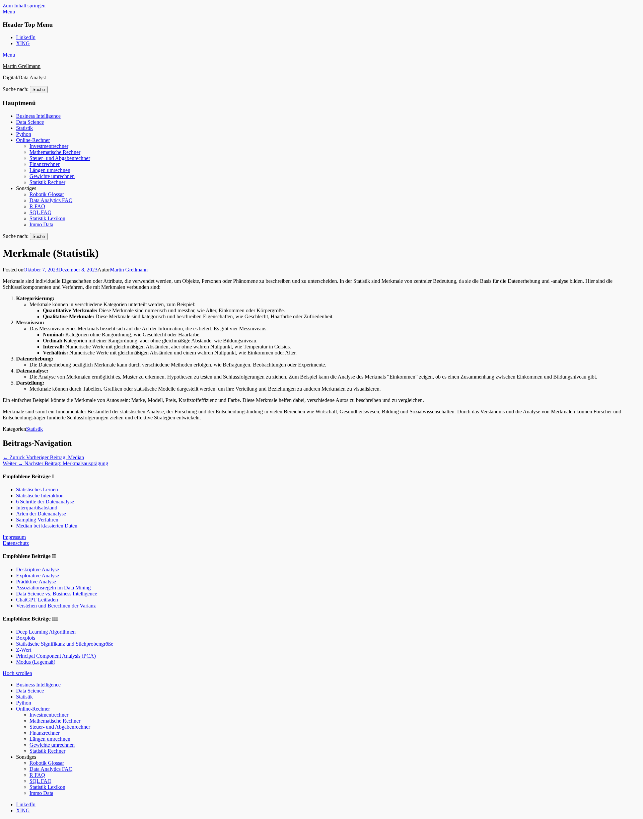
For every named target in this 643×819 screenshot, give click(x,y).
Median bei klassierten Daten (46, 525)
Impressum (14, 537)
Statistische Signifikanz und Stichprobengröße (64, 644)
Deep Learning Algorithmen (46, 632)
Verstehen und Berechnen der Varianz (56, 605)
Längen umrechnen (49, 170)
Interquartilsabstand (36, 507)
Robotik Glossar (46, 194)
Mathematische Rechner (54, 152)
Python (23, 134)
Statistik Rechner (47, 182)
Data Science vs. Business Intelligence (56, 593)
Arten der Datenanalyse (41, 513)
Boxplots (25, 638)
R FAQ (37, 206)
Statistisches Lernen (37, 489)
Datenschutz (16, 543)
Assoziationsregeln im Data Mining (53, 587)
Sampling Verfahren (37, 519)
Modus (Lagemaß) (35, 662)
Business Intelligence (38, 116)
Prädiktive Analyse (36, 581)
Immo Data (41, 224)
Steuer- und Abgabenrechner (59, 158)
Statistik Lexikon (47, 218)
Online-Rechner (33, 140)
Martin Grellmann (22, 66)
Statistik (24, 128)
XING (23, 43)
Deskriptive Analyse (37, 569)
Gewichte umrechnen (52, 176)
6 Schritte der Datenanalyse (45, 501)
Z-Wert (23, 650)
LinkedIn (25, 37)
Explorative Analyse (37, 575)
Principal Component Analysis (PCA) (56, 656)
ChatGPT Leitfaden (37, 599)
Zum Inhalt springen (24, 5)
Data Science (30, 122)
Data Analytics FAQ (51, 200)
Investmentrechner (48, 146)
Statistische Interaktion (40, 495)
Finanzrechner (44, 164)
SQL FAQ (40, 212)
